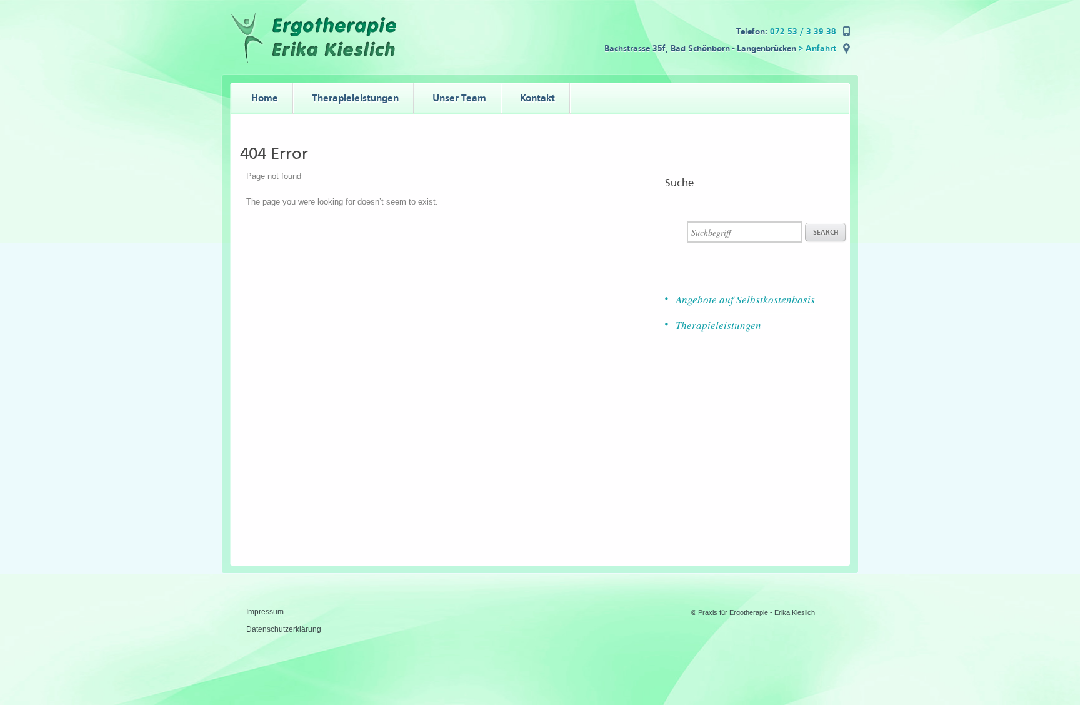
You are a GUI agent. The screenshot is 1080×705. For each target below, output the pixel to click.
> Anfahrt (817, 48)
